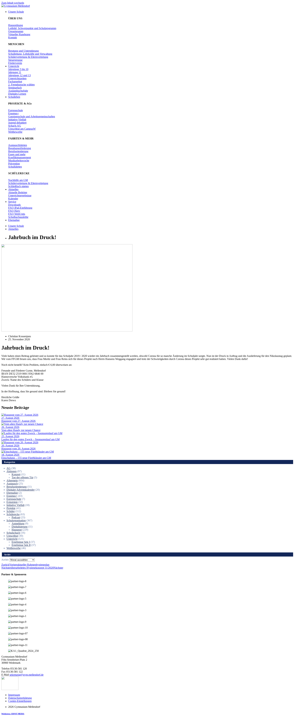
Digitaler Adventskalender (20, 489)
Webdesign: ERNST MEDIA (12, 714)
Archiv (5, 559)
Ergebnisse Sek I (21, 541)
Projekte (10, 508)
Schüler (10, 511)
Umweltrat (12, 535)
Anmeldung (18, 523)
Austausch (12, 483)
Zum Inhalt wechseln (12, 2)
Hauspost (17, 529)
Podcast (16, 517)
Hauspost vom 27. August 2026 (18, 420)
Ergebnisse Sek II (21, 545)
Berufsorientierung (16, 486)
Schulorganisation (16, 520)
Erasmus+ (11, 495)
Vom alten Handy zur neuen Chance (20, 430)
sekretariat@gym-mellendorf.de (27, 674)
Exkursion (12, 502)
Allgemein (12, 480)
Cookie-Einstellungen (20, 701)
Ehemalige (12, 492)
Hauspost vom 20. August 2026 (18, 448)
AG (8, 468)
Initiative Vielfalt (15, 505)
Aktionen (11, 471)
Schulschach (13, 532)
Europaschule (13, 498)
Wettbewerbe (13, 548)
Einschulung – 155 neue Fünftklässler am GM (26, 457)
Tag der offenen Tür (22, 477)
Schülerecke (13, 514)
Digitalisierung (19, 526)
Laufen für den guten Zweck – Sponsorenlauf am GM (30, 439)
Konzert (16, 474)
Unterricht (11, 538)
